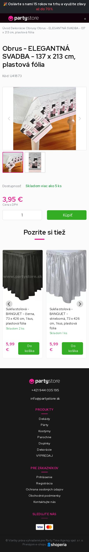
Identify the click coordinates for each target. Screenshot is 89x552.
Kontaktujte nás (45, 502)
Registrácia (44, 483)
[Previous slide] (9, 304)
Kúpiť (67, 215)
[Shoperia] (57, 544)
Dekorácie (44, 449)
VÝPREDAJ (44, 456)
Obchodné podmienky (44, 495)
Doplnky (44, 443)
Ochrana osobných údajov (44, 489)
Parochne (44, 437)
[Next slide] (79, 118)
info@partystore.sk (45, 398)
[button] (12, 162)
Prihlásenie (44, 477)
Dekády (44, 419)
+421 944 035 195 (45, 390)
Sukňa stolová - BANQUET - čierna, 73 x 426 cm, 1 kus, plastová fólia (20, 316)
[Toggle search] (75, 18)
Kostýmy (44, 431)
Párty (44, 425)
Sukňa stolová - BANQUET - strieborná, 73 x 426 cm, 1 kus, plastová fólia (65, 318)
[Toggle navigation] (4, 19)
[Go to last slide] (9, 118)
